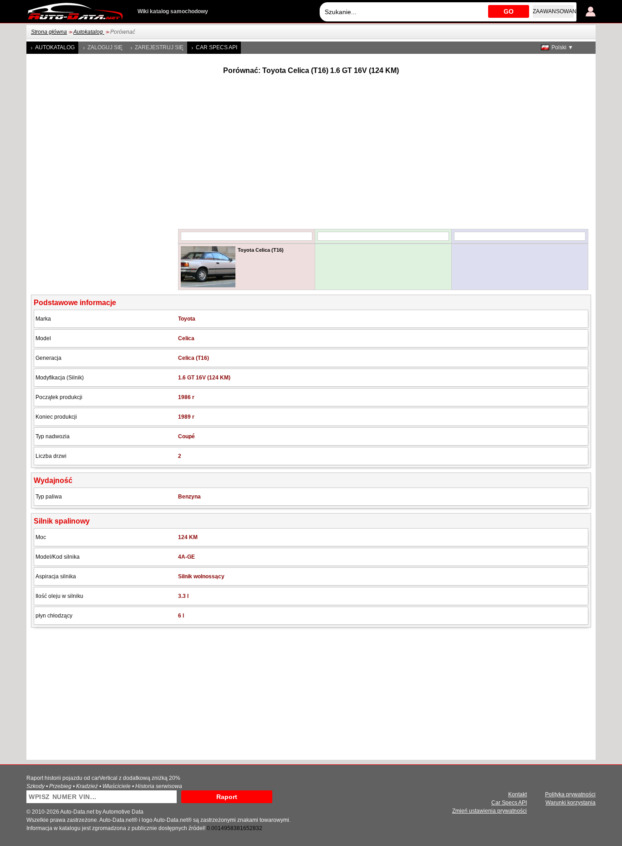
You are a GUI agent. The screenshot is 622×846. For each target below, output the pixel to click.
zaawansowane (553, 11)
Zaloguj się (104, 47)
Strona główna (49, 32)
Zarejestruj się (159, 47)
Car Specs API (216, 47)
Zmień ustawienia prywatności (489, 811)
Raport (226, 796)
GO (509, 11)
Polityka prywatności (570, 794)
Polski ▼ (562, 47)
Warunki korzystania (571, 802)
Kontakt (517, 794)
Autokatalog (88, 32)
